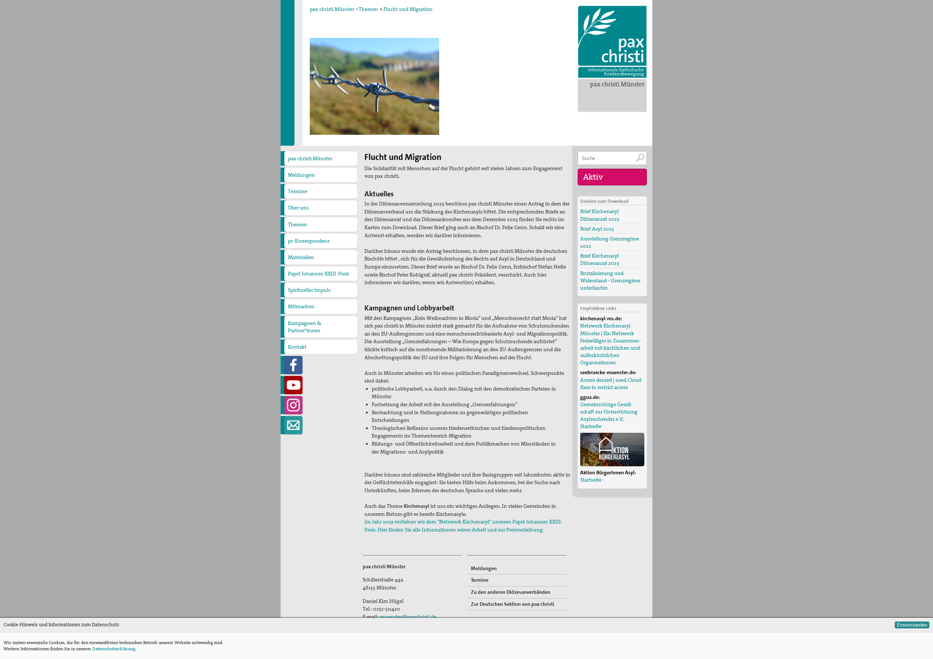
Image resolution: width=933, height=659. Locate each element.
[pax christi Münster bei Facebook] (293, 365)
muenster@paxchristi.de (408, 616)
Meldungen (301, 175)
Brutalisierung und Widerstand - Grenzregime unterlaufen (610, 280)
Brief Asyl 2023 (597, 228)
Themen (368, 9)
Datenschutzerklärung (113, 649)
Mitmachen (301, 306)
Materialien (301, 257)
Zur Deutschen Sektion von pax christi (512, 604)
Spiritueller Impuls (309, 290)
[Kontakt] (293, 425)
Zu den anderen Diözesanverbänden (510, 592)
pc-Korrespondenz (308, 241)
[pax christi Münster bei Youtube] (293, 385)
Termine (297, 191)
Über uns (298, 207)
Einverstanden (912, 625)
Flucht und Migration (408, 9)
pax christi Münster (617, 84)
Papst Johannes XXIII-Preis (318, 273)
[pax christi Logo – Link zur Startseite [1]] (612, 41)
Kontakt (297, 347)
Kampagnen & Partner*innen (304, 327)
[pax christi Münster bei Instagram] (293, 405)
